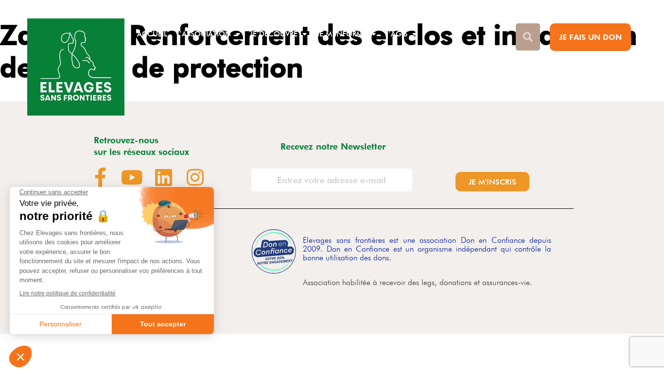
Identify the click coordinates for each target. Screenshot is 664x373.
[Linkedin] (164, 177)
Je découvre (273, 34)
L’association (204, 34)
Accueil (152, 34)
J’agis (396, 34)
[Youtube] (132, 177)
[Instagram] (195, 177)
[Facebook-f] (100, 177)
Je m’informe (341, 34)
